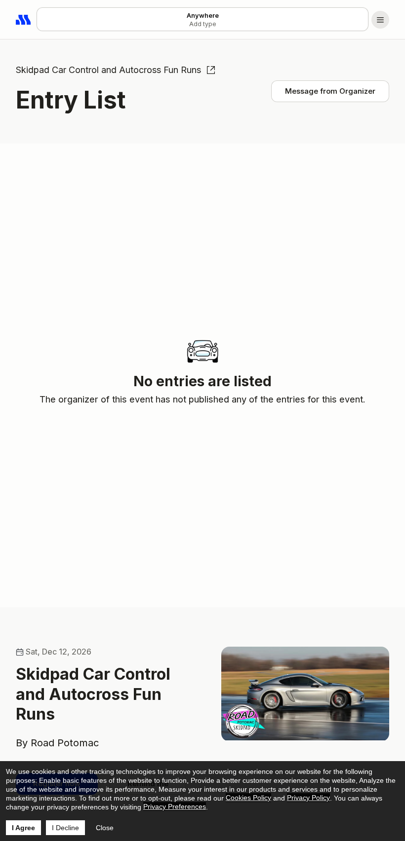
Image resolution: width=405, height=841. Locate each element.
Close (105, 828)
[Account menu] (380, 20)
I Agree (23, 828)
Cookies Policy (248, 798)
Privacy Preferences (174, 806)
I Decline (65, 828)
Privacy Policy (308, 798)
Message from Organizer (330, 91)
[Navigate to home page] (24, 20)
